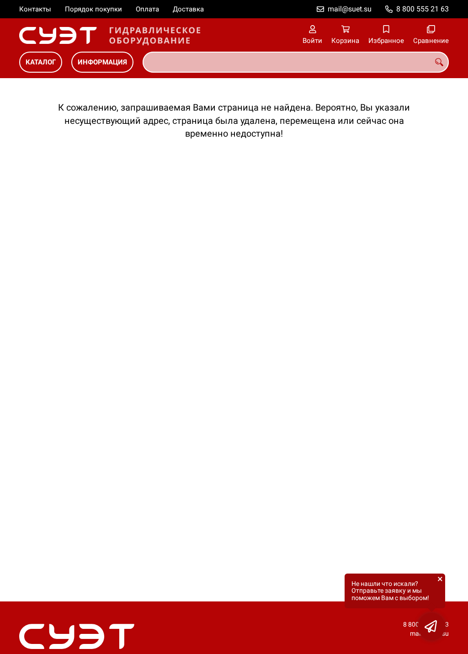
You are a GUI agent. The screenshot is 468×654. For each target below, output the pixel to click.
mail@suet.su (350, 9)
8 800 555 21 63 (422, 9)
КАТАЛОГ (41, 62)
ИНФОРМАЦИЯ (102, 62)
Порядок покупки (93, 9)
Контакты (35, 9)
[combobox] (296, 62)
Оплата (147, 9)
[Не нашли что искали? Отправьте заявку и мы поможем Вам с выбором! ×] (431, 626)
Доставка (188, 9)
